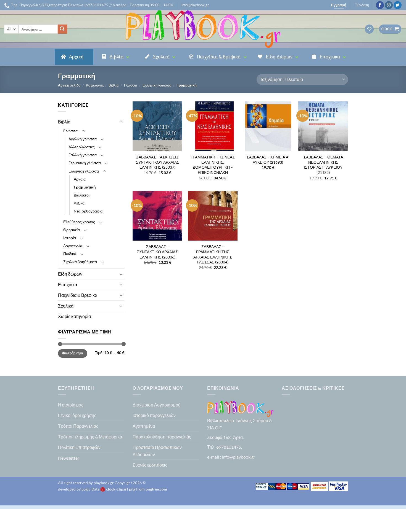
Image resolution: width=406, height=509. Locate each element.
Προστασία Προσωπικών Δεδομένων (157, 451)
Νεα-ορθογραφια (88, 211)
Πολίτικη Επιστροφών (79, 447)
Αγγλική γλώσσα (82, 138)
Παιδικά (69, 253)
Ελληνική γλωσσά (157, 85)
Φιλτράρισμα (72, 353)
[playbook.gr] (203, 29)
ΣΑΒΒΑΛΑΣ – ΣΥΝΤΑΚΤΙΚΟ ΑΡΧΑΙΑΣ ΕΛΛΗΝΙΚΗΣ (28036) (157, 251)
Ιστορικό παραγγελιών (154, 415)
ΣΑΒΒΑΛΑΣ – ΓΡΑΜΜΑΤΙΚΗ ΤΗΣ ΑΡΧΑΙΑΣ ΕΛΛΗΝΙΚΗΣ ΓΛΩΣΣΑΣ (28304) (212, 254)
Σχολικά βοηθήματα (80, 261)
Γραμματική (85, 187)
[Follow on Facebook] (380, 5)
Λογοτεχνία (72, 245)
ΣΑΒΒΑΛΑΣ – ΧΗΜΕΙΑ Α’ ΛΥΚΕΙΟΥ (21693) (268, 160)
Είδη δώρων (70, 273)
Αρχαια (80, 179)
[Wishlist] (369, 29)
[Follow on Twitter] (398, 5)
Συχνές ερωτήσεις (150, 464)
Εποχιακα (67, 284)
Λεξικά (79, 203)
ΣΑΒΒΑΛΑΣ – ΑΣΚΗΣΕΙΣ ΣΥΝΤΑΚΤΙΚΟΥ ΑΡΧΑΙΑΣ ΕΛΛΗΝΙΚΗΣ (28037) (157, 162)
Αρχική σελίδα (69, 85)
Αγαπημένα (144, 426)
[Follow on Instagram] (389, 5)
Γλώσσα (130, 85)
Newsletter (68, 457)
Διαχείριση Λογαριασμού (157, 404)
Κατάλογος (95, 85)
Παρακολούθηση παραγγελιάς (162, 436)
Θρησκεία (71, 229)
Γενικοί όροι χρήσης (77, 415)
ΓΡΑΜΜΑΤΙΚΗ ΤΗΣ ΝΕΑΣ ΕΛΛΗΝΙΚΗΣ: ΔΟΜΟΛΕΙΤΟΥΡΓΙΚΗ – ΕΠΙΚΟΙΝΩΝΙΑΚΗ (213, 165)
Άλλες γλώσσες (81, 146)
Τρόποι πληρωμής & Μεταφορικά (90, 436)
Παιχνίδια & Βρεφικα (77, 295)
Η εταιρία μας (70, 404)
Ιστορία (69, 237)
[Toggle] (121, 121)
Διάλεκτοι (81, 195)
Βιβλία (114, 85)
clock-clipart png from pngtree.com (136, 489)
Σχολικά (65, 305)
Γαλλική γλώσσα (82, 154)
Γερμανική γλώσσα (84, 162)
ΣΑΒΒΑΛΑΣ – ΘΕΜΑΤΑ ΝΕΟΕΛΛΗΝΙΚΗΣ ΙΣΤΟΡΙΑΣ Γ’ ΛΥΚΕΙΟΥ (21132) (323, 165)
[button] (195, 5)
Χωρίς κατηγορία (74, 316)
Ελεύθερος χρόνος (79, 221)
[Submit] (62, 29)
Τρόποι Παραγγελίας (78, 426)
